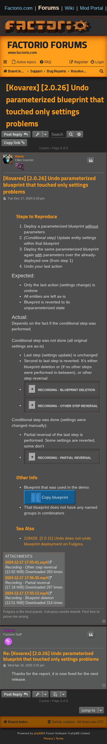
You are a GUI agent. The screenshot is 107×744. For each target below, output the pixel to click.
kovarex (9, 630)
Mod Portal (91, 8)
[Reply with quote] (90, 160)
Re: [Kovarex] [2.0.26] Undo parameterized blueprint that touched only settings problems (51, 656)
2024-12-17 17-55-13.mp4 (26, 593)
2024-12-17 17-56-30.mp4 (26, 578)
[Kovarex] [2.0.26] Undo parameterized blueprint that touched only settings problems (55, 105)
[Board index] (48, 25)
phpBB (38, 733)
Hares (19, 156)
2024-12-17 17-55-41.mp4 (26, 562)
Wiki (69, 8)
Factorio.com (19, 8)
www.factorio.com (22, 53)
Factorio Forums (47, 45)
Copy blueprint (54, 497)
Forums (48, 8)
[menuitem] (23, 62)
